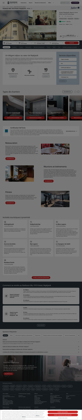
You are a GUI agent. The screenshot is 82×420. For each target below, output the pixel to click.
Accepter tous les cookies (63, 411)
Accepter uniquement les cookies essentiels (62, 414)
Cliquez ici (37, 415)
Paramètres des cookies (62, 417)
